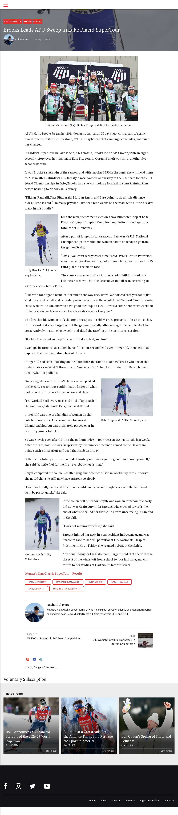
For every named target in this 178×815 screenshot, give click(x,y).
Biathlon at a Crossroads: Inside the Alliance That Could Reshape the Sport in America (88, 736)
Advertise (130, 800)
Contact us (169, 800)
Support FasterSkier (149, 800)
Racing (27, 21)
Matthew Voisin (108, 751)
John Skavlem (166, 751)
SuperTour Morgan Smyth (66, 589)
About (103, 800)
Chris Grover (51, 751)
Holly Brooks (95, 582)
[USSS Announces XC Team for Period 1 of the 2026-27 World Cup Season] (30, 725)
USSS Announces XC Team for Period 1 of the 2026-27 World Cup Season (28, 736)
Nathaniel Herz (22, 39)
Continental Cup (12, 21)
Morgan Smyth (36, 589)
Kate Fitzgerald (119, 582)
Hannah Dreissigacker (67, 582)
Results (37, 21)
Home (92, 800)
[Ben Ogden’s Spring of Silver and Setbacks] (146, 725)
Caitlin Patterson (38, 582)
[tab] (28, 660)
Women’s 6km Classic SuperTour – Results (54, 573)
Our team (115, 800)
